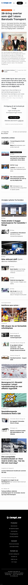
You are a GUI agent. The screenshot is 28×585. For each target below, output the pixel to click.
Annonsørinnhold (14, 546)
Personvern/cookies (14, 544)
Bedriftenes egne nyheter (10, 305)
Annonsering (14, 531)
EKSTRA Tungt (7, 10)
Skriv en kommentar (21, 132)
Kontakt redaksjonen (14, 554)
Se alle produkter (14, 536)
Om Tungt (14, 562)
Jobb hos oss (14, 559)
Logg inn (20, 120)
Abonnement (14, 526)
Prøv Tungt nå (14, 117)
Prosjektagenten (14, 534)
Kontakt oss (14, 556)
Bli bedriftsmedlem (14, 528)
